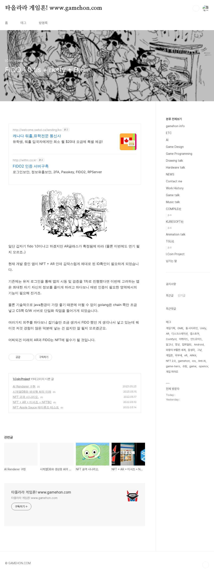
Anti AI (202, 360)
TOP (205, 564)
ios (194, 360)
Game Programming (179, 153)
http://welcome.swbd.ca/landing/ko (37, 130)
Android (199, 344)
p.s (170, 214)
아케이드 (183, 339)
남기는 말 (171, 261)
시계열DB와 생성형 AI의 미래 (32, 391)
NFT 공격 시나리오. (26, 397)
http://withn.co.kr (24, 160)
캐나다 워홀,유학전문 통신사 (37, 136)
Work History (174, 188)
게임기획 (170, 328)
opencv (203, 366)
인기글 (181, 295)
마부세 (178, 355)
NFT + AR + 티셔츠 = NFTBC (32, 402)
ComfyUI (171, 339)
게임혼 (169, 355)
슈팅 (184, 366)
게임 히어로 (172, 371)
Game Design (175, 146)
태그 (23, 23)
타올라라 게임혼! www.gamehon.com (53, 8)
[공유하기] (24, 357)
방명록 (43, 23)
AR (167, 333)
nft (185, 355)
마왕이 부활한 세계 (176, 350)
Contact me (174, 181)
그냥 (199, 350)
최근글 (169, 295)
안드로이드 (196, 339)
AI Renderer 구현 (24, 386)
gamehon (184, 360)
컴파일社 (187, 344)
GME (180, 328)
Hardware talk (175, 167)
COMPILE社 (173, 209)
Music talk (173, 202)
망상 (177, 344)
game (192, 366)
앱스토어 (194, 333)
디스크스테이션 (180, 333)
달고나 (169, 344)
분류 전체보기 (174, 119)
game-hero (173, 366)
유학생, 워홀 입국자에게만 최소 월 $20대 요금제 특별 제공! (58, 141)
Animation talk (175, 234)
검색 (196, 8)
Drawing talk (174, 160)
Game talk (173, 195)
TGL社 (170, 241)
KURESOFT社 (175, 221)
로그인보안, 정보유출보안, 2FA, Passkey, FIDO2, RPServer (57, 172)
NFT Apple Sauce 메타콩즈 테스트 (36, 407)
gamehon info (175, 126)
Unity (203, 328)
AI (167, 140)
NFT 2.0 (171, 360)
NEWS (170, 174)
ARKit (193, 355)
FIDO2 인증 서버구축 (31, 166)
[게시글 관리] (29, 357)
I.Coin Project (21, 379)
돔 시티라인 (192, 328)
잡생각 (191, 350)
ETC (169, 133)
